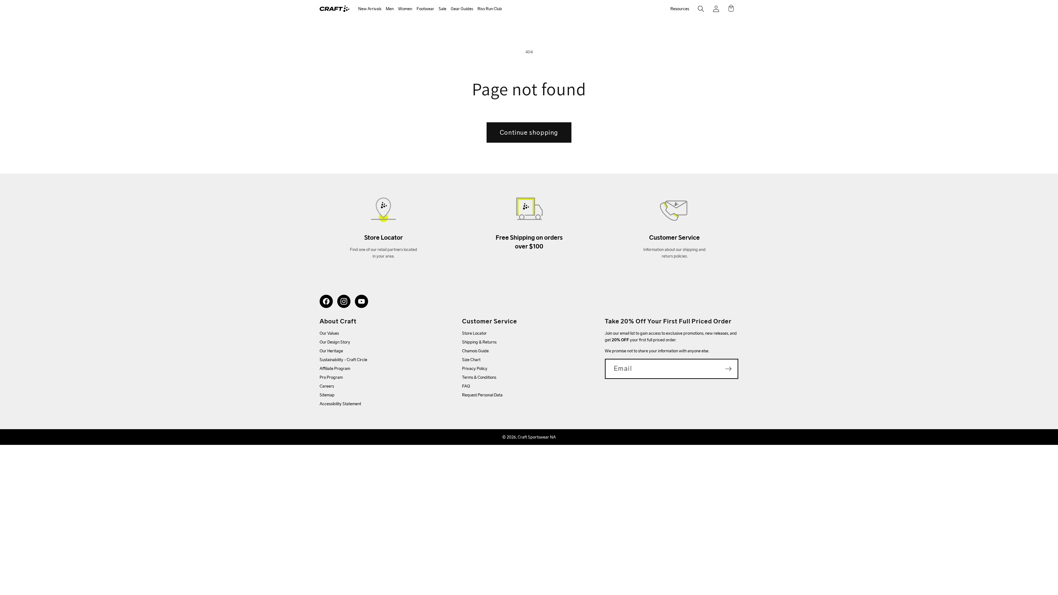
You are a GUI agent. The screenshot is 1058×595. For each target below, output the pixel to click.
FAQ (466, 386)
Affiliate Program (335, 368)
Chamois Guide (475, 350)
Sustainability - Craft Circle (343, 359)
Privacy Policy (474, 368)
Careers (327, 386)
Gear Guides (462, 8)
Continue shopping (529, 132)
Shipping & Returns (479, 342)
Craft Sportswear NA (537, 437)
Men (390, 8)
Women (405, 8)
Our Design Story (335, 342)
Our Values (329, 333)
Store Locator (474, 333)
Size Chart (471, 359)
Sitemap (327, 394)
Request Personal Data (482, 394)
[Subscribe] (728, 369)
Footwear (425, 8)
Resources (679, 8)
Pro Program (331, 377)
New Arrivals (369, 8)
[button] (369, 9)
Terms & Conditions (479, 377)
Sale (442, 8)
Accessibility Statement (340, 403)
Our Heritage (331, 350)
